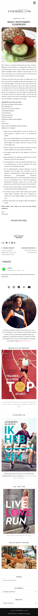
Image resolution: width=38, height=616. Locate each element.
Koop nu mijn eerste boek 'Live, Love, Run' (19, 535)
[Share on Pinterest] (12, 242)
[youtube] (29, 287)
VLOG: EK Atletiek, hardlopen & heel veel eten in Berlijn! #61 (9, 251)
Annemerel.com (22, 610)
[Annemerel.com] (19, 7)
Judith (9, 268)
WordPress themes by (19, 613)
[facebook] (19, 287)
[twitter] (9, 287)
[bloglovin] (24, 287)
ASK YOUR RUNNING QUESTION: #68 (29, 250)
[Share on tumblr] (14, 242)
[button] (35, 2)
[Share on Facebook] (7, 242)
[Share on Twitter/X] (9, 242)
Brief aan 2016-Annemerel (19, 236)
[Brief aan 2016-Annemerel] (19, 229)
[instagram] (14, 287)
